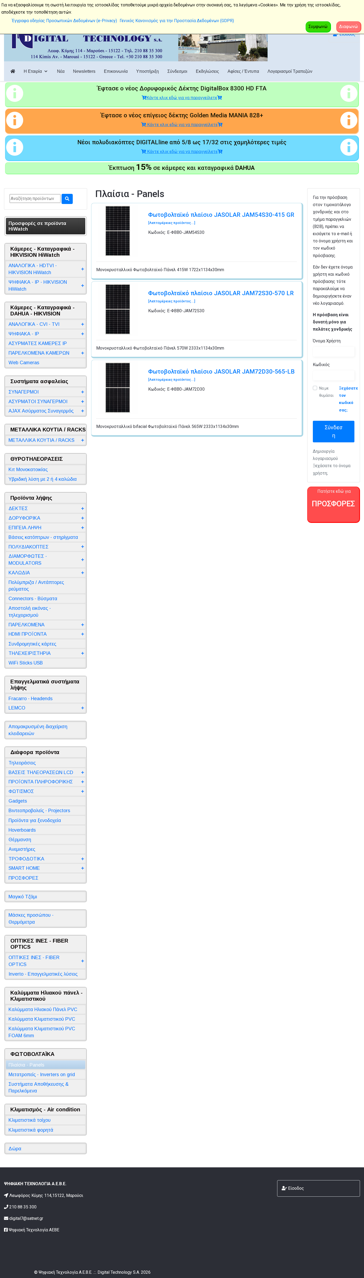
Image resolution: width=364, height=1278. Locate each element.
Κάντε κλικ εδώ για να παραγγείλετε (182, 97)
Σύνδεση (334, 431)
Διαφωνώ (348, 26)
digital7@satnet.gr (26, 1218)
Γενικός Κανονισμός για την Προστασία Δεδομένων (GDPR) (177, 20)
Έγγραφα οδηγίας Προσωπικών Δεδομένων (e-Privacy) (64, 20)
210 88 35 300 (23, 1206)
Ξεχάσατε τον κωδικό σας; (348, 399)
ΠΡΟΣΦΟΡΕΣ (333, 503)
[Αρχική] (12, 71)
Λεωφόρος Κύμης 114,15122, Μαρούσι (46, 1195)
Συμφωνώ (318, 26)
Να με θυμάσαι (326, 392)
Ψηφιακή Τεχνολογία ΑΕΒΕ (34, 1229)
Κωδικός (321, 364)
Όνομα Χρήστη (327, 340)
